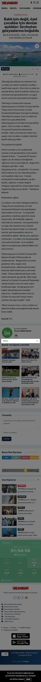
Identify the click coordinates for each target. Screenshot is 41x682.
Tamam (28, 679)
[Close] (37, 341)
